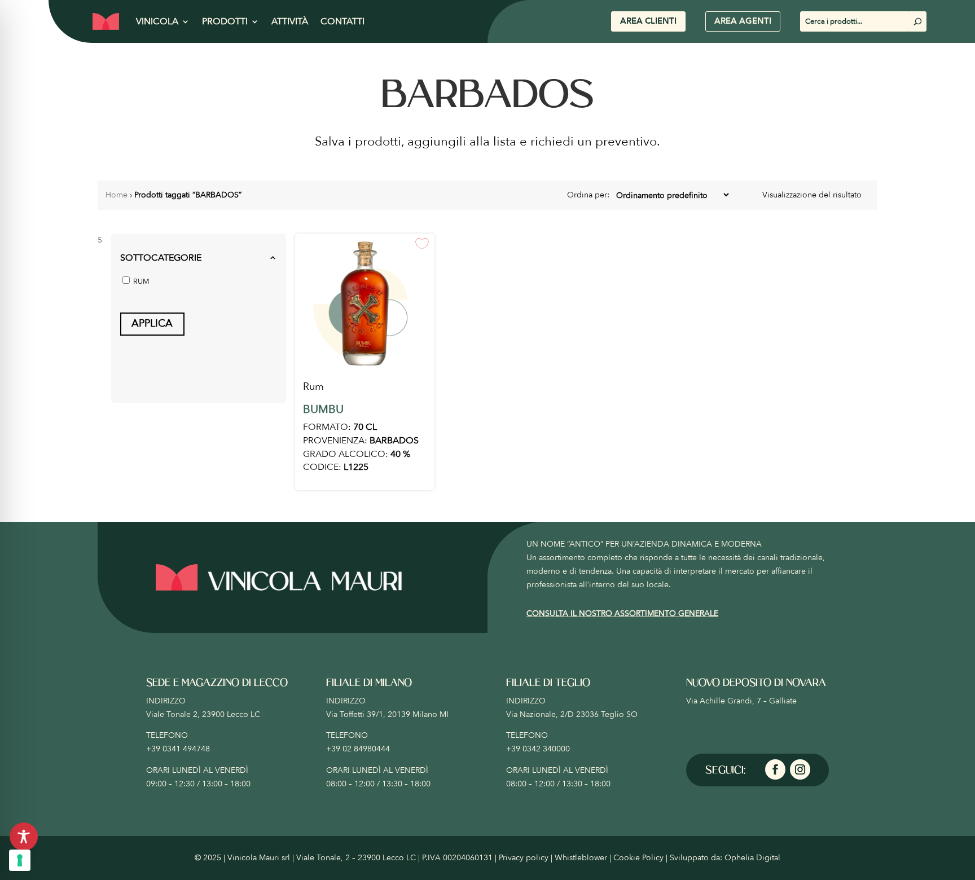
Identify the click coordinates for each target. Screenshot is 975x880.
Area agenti (742, 21)
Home (117, 195)
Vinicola (157, 21)
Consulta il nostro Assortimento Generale (622, 613)
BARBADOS (394, 440)
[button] (198, 258)
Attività (289, 21)
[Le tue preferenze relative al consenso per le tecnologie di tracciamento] (19, 860)
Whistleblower (581, 857)
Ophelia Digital (752, 857)
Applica (152, 323)
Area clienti (648, 21)
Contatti (342, 21)
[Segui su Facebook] (775, 769)
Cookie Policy (638, 857)
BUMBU (323, 409)
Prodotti (225, 21)
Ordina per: (589, 195)
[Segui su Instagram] (800, 769)
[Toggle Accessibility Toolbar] (23, 836)
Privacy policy (523, 857)
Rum (313, 387)
